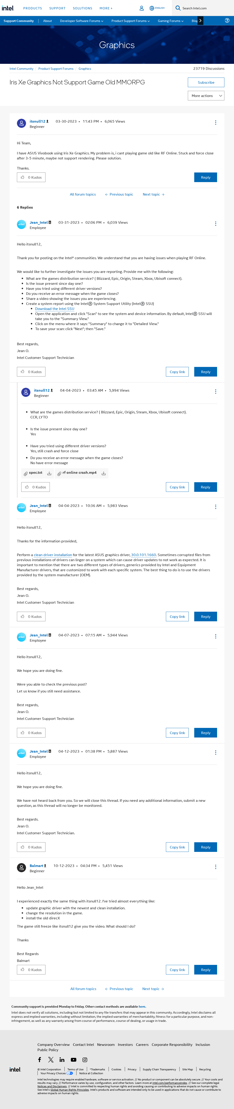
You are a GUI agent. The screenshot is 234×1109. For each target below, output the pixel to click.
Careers (142, 1044)
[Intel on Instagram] (85, 1060)
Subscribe (206, 82)
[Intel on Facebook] (39, 1060)
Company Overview (53, 1044)
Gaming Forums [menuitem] (169, 20)
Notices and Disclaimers (52, 1086)
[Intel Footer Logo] (15, 1068)
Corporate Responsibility (172, 1044)
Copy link (177, 371)
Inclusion (203, 1044)
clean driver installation (53, 554)
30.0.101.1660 (143, 554)
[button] (215, 122)
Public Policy (47, 1049)
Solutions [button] (82, 7)
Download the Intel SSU (54, 308)
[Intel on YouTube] (73, 1060)
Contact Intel (83, 1044)
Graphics (85, 68)
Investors (125, 1044)
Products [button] (32, 7)
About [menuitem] (47, 20)
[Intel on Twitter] (51, 1060)
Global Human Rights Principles (70, 1089)
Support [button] (57, 7)
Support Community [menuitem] (19, 20)
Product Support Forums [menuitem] (129, 20)
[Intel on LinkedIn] (62, 1060)
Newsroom (106, 1044)
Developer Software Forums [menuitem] (80, 20)
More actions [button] (202, 95)
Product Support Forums (56, 68)
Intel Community (21, 68)
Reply (205, 177)
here (142, 1006)
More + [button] (106, 7)
